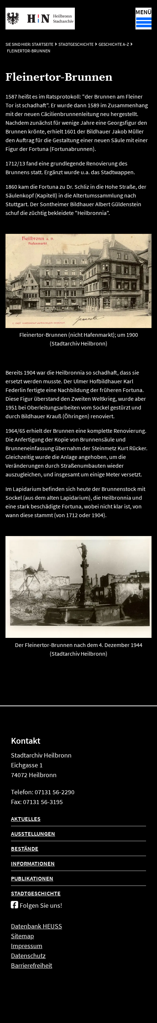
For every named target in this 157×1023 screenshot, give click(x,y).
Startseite (42, 44)
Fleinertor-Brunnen (28, 50)
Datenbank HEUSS (36, 926)
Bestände (24, 848)
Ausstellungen (33, 833)
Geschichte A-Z (114, 44)
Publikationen (32, 878)
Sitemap (22, 936)
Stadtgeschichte (75, 44)
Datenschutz (28, 955)
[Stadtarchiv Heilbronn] (40, 18)
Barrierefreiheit (31, 965)
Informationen (33, 863)
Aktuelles (26, 818)
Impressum (26, 946)
